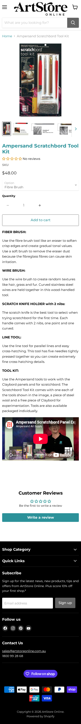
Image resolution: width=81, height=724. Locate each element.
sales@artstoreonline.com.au (24, 651)
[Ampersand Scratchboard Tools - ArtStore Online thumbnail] (6, 129)
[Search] (73, 23)
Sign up (65, 603)
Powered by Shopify (40, 716)
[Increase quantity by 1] (39, 205)
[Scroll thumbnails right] (74, 129)
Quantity (8, 196)
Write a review (40, 517)
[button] (12, 159)
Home (7, 36)
